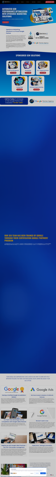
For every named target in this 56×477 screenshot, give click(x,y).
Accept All (43, 473)
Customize (37, 473)
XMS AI (29, 475)
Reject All (32, 473)
